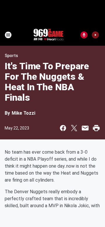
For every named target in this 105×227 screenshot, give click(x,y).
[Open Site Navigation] (8, 34)
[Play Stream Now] (95, 34)
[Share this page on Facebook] (63, 128)
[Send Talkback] (84, 34)
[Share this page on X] (74, 128)
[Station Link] (48, 35)
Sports (11, 55)
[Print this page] (96, 128)
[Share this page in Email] (85, 128)
